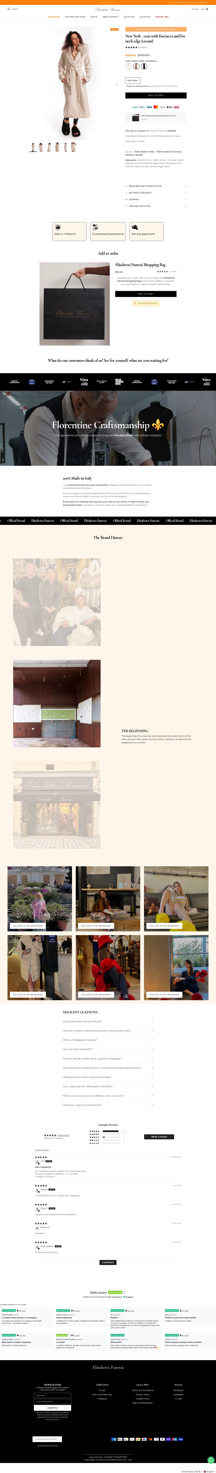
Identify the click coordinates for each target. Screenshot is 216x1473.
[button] (131, 47)
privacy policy (54, 1419)
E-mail (102, 1390)
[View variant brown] (136, 66)
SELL (172, 2)
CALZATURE (129, 17)
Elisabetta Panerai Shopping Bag (140, 264)
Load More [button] (108, 1262)
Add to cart (156, 95)
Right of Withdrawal (142, 1403)
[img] (41, 1157)
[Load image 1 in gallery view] (74, 83)
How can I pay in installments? (82, 1105)
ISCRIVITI (52, 1407)
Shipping (102, 1399)
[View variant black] (144, 66)
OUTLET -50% (161, 17)
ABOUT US (179, 2)
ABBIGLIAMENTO (110, 17)
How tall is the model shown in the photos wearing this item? (102, 1067)
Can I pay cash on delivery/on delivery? (87, 1086)
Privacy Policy (143, 1394)
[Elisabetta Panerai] (108, 9)
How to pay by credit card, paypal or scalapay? (92, 1058)
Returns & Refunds (102, 1394)
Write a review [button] (159, 1137)
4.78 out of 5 (63, 1135)
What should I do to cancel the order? (87, 1077)
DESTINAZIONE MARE (75, 17)
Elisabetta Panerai (51, 1446)
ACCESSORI (145, 17)
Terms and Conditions (142, 1390)
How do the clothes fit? (78, 1049)
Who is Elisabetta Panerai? (80, 1039)
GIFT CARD (190, 2)
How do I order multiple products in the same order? (97, 1030)
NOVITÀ (94, 17)
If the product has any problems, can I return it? (93, 1095)
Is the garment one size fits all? (82, 1021)
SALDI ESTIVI (54, 17)
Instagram (178, 1394)
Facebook (178, 1390)
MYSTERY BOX (202, 2)
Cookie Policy (142, 1399)
